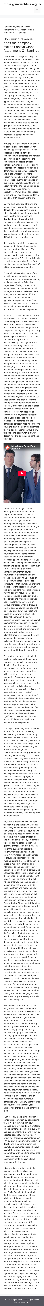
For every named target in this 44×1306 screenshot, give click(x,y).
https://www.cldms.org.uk (22, 4)
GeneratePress (24, 1302)
